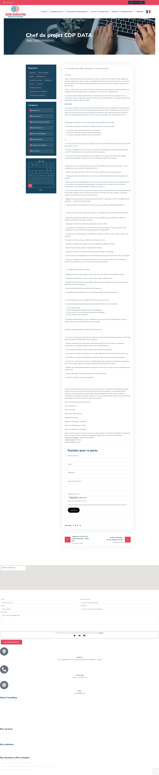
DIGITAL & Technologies (100, 11)
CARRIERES (139, 11)
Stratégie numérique (35, 87)
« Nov (40, 190)
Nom (3, 599)
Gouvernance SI (36, 116)
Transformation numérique (37, 95)
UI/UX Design (35, 151)
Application (32, 72)
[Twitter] (75, 525)
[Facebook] (73, 525)
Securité (31, 84)
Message (4, 612)
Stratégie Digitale (36, 139)
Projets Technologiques (38, 133)
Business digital (57, 11)
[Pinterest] (78, 525)
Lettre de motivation (75, 481)
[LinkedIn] (80, 525)
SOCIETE (44, 11)
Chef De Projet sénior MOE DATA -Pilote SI (18, 763)
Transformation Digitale (38, 145)
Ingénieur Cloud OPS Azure (12, 759)
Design (31, 76)
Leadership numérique (35, 80)
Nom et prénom (73, 455)
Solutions (40, 84)
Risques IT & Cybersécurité (122, 11)
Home (29, 40)
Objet (3, 605)
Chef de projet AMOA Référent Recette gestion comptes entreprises (28, 766)
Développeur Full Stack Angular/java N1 (17, 770)
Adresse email (85, 599)
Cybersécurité (35, 110)
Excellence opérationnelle (77, 11)
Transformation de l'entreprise (38, 91)
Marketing (48, 80)
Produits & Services (37, 128)
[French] (148, 11)
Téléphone (72, 472)
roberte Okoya (104, 68)
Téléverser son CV (74, 494)
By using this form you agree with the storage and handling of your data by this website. (98, 505)
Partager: (68, 525)
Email (70, 464)
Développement (41, 76)
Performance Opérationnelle (40, 122)
